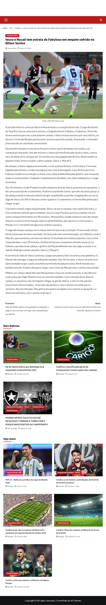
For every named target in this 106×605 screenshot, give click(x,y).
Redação (11, 374)
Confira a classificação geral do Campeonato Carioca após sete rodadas (76, 368)
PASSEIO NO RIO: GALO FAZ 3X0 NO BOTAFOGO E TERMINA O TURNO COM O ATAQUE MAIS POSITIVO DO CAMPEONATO (26, 421)
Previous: (27, 309)
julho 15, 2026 (21, 486)
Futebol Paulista (12, 573)
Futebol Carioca (12, 35)
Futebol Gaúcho (63, 523)
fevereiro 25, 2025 (74, 536)
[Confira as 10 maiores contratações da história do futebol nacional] (78, 460)
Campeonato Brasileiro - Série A (18, 407)
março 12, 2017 (25, 48)
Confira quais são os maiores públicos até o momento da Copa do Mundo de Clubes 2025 (25, 531)
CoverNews (61, 600)
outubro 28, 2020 (23, 374)
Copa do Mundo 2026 (14, 472)
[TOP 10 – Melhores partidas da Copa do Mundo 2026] (27, 460)
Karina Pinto (12, 48)
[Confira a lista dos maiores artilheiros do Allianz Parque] (27, 560)
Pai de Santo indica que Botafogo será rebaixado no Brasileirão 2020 (24, 368)
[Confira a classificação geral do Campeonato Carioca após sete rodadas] (78, 347)
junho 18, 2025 (22, 536)
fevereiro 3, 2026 (73, 486)
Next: (77, 307)
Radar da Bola (53, 6)
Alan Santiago (12, 428)
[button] (6, 19)
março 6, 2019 (72, 374)
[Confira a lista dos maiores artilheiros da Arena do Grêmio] (78, 510)
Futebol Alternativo (14, 523)
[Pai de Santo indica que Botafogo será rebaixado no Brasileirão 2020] (27, 347)
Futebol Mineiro (12, 411)
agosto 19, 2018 (25, 428)
